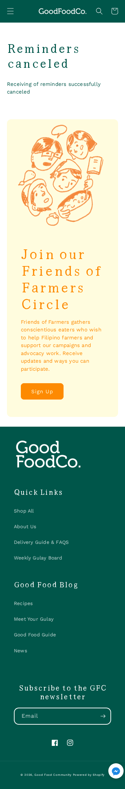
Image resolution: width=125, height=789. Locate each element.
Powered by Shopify (89, 774)
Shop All (24, 511)
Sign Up (42, 391)
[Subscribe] (102, 716)
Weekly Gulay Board (38, 558)
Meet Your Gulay (33, 619)
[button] (10, 11)
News (20, 650)
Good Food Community (52, 774)
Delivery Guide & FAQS (41, 542)
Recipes (23, 603)
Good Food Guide (35, 634)
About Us (25, 526)
